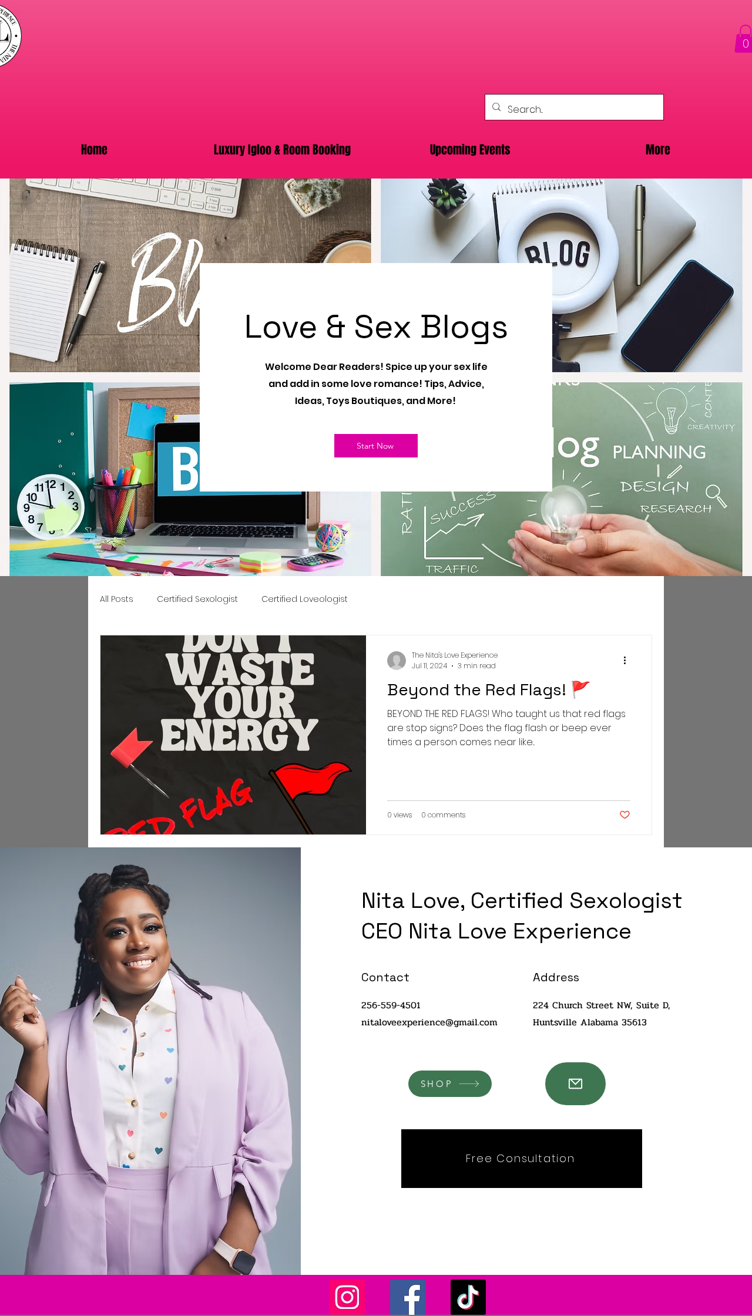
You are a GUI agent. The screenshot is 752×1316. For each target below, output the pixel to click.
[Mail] (575, 1083)
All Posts (116, 599)
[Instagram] (347, 1297)
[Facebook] (407, 1297)
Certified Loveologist (304, 599)
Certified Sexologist (197, 599)
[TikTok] (468, 1297)
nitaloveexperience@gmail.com (429, 1022)
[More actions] (629, 661)
